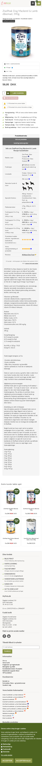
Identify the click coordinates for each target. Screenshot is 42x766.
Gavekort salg (7, 685)
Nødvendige (6, 744)
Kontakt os (6, 681)
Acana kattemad (18, 697)
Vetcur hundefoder (8, 711)
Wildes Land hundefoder (9, 708)
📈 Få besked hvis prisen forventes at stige (18, 107)
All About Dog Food (28, 255)
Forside (10, 18)
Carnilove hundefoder (8, 706)
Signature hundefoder (8, 699)
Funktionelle (7, 749)
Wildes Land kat (22, 708)
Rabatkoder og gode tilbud (11, 671)
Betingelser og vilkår (9, 667)
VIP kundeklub (7, 673)
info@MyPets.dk (18, 576)
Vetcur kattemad (19, 711)
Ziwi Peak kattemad (21, 704)
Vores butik (6, 663)
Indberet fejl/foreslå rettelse (31, 263)
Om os (5, 660)
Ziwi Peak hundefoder (8, 704)
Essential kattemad (21, 701)
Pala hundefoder (7, 715)
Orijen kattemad (18, 694)
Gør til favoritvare (11, 98)
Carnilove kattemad (21, 706)
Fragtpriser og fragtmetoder (11, 665)
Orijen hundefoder (8, 694)
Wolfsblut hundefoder (8, 713)
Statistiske (6, 752)
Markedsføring (7, 746)
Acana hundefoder (8, 697)
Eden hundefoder (7, 718)
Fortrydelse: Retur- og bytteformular (14, 683)
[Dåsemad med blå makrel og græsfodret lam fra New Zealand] (21, 42)
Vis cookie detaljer (6, 755)
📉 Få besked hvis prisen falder (14, 103)
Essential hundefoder (8, 701)
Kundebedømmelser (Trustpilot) (12, 669)
